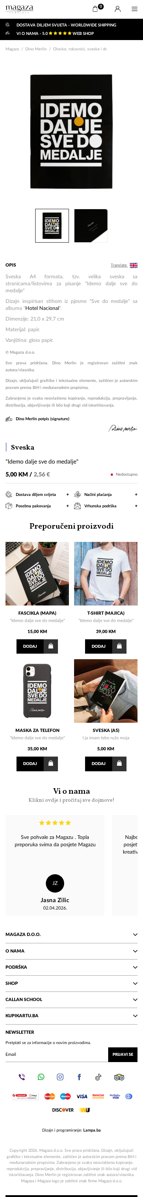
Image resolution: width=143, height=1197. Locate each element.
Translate (119, 265)
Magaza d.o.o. (23, 934)
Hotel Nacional (42, 308)
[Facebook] (79, 1077)
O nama (15, 951)
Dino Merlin (36, 49)
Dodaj (30, 646)
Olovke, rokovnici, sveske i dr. (80, 49)
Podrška (16, 967)
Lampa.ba (92, 1130)
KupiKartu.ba (22, 1016)
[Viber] (22, 1077)
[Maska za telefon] (37, 691)
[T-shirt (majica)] (106, 573)
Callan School (24, 999)
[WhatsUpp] (41, 1077)
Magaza (12, 49)
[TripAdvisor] (119, 1077)
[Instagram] (60, 1077)
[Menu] (135, 9)
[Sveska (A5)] (106, 691)
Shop (12, 983)
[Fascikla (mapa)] (37, 573)
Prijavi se (123, 1055)
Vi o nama (71, 795)
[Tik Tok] (98, 1077)
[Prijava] (118, 9)
